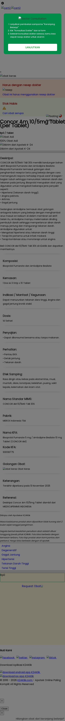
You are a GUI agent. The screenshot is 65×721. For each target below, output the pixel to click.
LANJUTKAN (32, 47)
